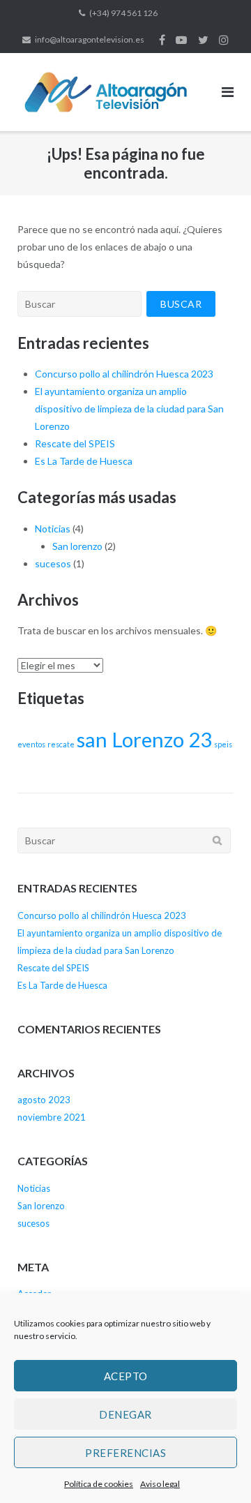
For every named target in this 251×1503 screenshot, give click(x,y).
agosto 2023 (43, 1099)
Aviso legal (160, 1484)
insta (224, 40)
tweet (203, 40)
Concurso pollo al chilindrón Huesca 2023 (124, 374)
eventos (31, 744)
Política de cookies (98, 1484)
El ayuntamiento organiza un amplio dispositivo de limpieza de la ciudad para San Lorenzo (129, 408)
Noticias (52, 528)
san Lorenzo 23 (144, 739)
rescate (61, 744)
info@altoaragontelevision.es (89, 39)
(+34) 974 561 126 (123, 13)
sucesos (53, 563)
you (181, 40)
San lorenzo (77, 546)
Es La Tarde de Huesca (83, 461)
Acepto (126, 1376)
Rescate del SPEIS (75, 443)
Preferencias (125, 1452)
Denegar (125, 1414)
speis (223, 744)
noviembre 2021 (51, 1117)
